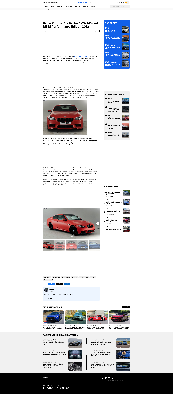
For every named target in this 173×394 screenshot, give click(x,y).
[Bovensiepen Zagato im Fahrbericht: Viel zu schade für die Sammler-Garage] (126, 202)
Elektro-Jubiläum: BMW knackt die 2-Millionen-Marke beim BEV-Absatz (54, 353)
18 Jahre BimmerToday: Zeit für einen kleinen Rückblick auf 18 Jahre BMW (101, 354)
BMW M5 (57, 9)
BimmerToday (46, 9)
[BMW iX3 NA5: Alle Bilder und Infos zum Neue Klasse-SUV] (125, 38)
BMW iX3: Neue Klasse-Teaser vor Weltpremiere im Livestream (114, 127)
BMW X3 (106, 208)
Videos (93, 6)
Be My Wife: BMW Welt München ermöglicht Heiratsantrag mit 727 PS (97, 327)
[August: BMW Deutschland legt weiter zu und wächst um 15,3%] (125, 118)
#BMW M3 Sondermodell (83, 277)
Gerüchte (85, 6)
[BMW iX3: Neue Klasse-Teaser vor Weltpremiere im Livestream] (125, 126)
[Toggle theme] (127, 2)
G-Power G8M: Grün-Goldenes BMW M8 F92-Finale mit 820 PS (114, 110)
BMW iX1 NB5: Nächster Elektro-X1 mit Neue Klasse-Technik (112, 56)
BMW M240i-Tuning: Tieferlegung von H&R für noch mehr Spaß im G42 (114, 136)
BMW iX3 (107, 27)
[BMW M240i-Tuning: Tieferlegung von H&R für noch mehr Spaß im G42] (125, 135)
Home (46, 6)
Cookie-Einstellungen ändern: (48, 385)
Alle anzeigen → (126, 306)
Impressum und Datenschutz (49, 380)
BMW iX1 (107, 52)
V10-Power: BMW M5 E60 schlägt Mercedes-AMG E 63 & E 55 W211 (74, 327)
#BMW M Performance (66, 277)
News (52, 6)
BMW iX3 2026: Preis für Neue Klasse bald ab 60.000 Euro (113, 47)
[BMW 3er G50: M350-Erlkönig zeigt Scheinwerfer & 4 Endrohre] (125, 63)
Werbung (45, 2)
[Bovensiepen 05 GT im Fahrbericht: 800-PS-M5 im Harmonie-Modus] (126, 220)
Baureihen (59, 6)
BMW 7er (106, 190)
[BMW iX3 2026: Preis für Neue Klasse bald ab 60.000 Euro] (125, 46)
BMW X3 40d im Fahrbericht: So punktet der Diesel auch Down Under (112, 211)
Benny (52, 31)
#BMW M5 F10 (92, 277)
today (86, 2)
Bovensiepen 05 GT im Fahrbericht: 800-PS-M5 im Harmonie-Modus (111, 220)
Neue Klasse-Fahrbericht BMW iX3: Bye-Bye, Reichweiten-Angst (112, 30)
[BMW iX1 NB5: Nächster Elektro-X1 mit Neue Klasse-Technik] (125, 55)
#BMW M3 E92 (74, 277)
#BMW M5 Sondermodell (48, 279)
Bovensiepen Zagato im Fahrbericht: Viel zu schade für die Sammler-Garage (113, 202)
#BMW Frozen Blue (47, 277)
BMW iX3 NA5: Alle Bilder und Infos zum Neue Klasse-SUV (112, 39)
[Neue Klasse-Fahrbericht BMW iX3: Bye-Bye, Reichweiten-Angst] (125, 29)
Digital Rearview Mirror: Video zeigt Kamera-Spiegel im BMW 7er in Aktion (102, 365)
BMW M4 (106, 199)
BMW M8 (110, 106)
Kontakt (61, 380)
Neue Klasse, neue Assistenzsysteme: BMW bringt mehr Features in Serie (101, 342)
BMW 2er (110, 132)
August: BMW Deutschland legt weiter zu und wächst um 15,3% (114, 118)
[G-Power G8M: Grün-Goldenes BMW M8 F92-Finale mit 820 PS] (125, 109)
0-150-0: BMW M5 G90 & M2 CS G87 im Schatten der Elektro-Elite (52, 327)
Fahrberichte (69, 6)
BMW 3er (107, 61)
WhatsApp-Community (53, 2)
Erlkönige (77, 6)
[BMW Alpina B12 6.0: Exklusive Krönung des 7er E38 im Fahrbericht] (126, 193)
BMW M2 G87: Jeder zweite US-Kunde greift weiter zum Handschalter (53, 365)
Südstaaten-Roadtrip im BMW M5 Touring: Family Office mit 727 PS (113, 228)
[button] (97, 223)
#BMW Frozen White (56, 277)
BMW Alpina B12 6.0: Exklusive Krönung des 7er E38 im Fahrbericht (112, 193)
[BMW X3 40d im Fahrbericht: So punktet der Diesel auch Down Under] (126, 211)
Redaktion (112, 196)
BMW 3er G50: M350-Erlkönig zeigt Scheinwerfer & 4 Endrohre (112, 64)
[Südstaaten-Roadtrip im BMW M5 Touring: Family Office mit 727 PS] (126, 229)
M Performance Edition (80, 56)
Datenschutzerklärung (60, 385)
